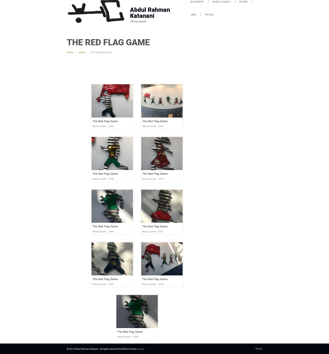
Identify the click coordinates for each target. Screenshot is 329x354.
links (194, 14)
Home (70, 52)
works (82, 52)
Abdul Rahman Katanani (150, 12)
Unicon (140, 349)
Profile (209, 14)
